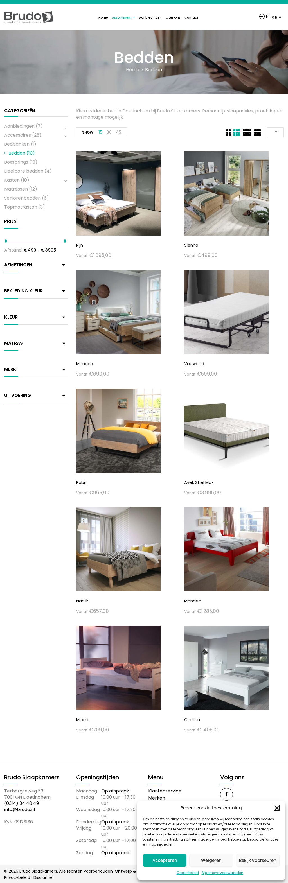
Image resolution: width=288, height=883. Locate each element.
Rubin (81, 482)
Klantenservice (164, 791)
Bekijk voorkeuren (257, 860)
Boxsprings (16, 162)
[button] (277, 808)
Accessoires (17, 135)
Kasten (12, 180)
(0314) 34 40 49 (21, 803)
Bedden (16, 153)
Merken (156, 798)
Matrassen (16, 189)
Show (87, 132)
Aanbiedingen (19, 126)
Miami (82, 719)
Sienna (191, 245)
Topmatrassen (20, 207)
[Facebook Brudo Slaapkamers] (226, 794)
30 (109, 132)
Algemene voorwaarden (222, 872)
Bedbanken (17, 144)
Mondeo (192, 601)
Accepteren (164, 860)
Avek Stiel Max (198, 482)
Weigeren (211, 860)
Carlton (192, 719)
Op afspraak (115, 791)
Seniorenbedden (22, 198)
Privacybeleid (17, 877)
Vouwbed (194, 364)
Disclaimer (43, 877)
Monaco (84, 364)
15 (100, 132)
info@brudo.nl (19, 809)
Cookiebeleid (188, 872)
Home (132, 70)
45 (118, 132)
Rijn (79, 245)
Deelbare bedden (23, 171)
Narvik (82, 601)
